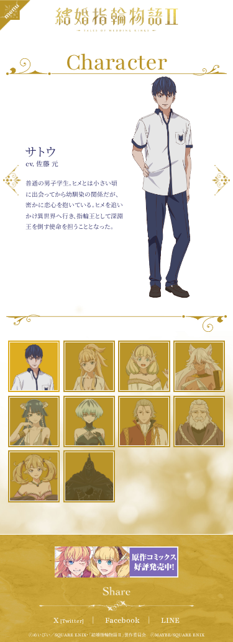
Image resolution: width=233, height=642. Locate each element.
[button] (12, 180)
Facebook (122, 620)
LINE (170, 620)
